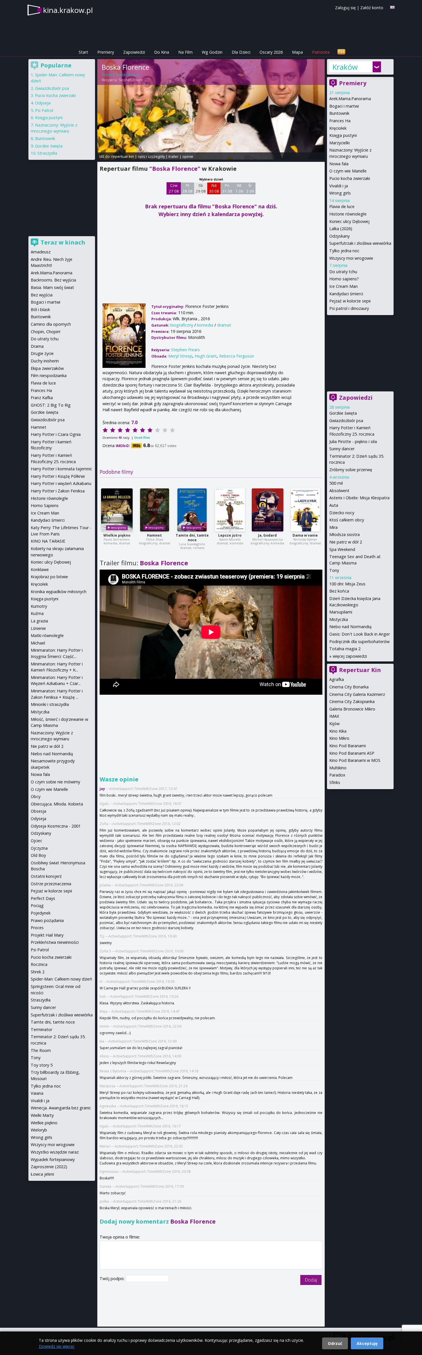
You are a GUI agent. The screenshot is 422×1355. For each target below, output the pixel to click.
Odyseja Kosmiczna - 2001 (56, 826)
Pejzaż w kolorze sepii (350, 301)
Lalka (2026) (340, 228)
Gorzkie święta (343, 413)
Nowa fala (339, 163)
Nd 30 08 (214, 188)
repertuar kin (122, 156)
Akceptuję (367, 1343)
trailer (174, 156)
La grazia (39, 621)
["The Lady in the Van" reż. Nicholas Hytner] (305, 509)
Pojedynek (41, 913)
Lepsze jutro (229, 535)
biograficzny (181, 325)
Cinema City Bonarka (349, 687)
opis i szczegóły (151, 156)
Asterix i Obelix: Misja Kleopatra (359, 497)
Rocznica (39, 964)
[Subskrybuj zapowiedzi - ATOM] (341, 52)
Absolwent (339, 490)
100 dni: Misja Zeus (347, 584)
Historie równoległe (348, 214)
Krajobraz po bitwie (49, 576)
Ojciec (36, 840)
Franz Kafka (42, 397)
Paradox (337, 775)
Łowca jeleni (42, 1174)
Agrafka (336, 679)
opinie (187, 156)
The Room (41, 1050)
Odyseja (43, 103)
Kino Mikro (339, 738)
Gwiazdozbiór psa (346, 420)
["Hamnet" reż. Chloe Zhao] (154, 509)
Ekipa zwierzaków (47, 368)
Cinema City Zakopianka (352, 701)
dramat (224, 325)
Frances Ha (340, 120)
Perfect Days (43, 898)
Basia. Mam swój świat (52, 287)
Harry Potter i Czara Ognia (56, 434)
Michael (38, 643)
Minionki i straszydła (50, 704)
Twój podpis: (113, 1278)
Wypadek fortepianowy (53, 1159)
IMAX (334, 716)
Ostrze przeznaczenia (51, 883)
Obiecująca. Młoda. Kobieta (57, 804)
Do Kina (161, 52)
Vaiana (37, 1093)
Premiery (105, 52)
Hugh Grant (206, 356)
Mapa (297, 52)
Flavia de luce (342, 206)
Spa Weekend (342, 549)
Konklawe (40, 569)
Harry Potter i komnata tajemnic (61, 468)
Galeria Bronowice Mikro (352, 709)
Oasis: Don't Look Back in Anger (359, 634)
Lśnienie (38, 628)
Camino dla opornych (51, 324)
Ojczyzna (39, 848)
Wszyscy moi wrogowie (351, 258)
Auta (333, 505)
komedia (205, 325)
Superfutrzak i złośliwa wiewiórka (360, 243)
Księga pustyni (343, 135)
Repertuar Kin (360, 670)
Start (83, 52)
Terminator (41, 1029)
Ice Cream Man (343, 286)
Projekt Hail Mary (47, 935)
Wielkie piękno (116, 535)
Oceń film (142, 437)
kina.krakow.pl (68, 10)
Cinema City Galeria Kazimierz (357, 694)
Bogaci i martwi (344, 106)
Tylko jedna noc (344, 250)
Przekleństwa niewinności (55, 942)
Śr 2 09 (250, 188)
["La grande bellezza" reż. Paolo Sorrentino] (117, 509)
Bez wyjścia (42, 295)
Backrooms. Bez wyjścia (53, 280)
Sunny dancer (342, 448)
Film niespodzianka (49, 375)
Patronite (321, 52)
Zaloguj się (345, 7)
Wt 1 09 (239, 188)
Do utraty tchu (343, 271)
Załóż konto (371, 7)
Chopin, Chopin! (45, 331)
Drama (37, 346)
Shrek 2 (37, 971)
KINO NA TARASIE (48, 541)
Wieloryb (39, 1130)
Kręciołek (337, 128)
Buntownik (339, 113)
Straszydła (47, 153)
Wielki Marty (42, 1115)
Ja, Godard (267, 535)
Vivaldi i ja (338, 186)
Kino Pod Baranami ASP (351, 753)
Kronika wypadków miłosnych (58, 591)
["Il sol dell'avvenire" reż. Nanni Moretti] (230, 509)
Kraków (345, 67)
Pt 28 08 (188, 188)
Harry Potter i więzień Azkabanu (61, 483)
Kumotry (39, 606)
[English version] (392, 7)
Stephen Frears (130, 79)
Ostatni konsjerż (46, 876)
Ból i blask (40, 309)
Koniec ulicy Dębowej (349, 221)
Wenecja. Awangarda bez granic (61, 1108)
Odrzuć (335, 1343)
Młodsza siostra (344, 534)
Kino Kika (337, 731)
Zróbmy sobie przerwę (350, 469)
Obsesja (38, 811)
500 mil (336, 483)
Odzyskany (339, 236)
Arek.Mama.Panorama (350, 98)
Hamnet (154, 535)
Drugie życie (42, 353)
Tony (334, 570)
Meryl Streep (180, 356)
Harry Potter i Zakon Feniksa (58, 491)
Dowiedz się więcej (56, 1346)
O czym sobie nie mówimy (55, 782)
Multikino (337, 767)
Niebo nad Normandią (350, 626)
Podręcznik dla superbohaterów (359, 641)
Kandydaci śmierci (346, 293)
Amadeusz (41, 252)
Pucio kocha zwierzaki (349, 178)
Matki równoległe (47, 635)
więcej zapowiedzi (350, 656)
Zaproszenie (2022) (49, 1166)
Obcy (35, 796)
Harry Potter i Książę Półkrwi (58, 476)
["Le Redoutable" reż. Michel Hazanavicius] (267, 509)
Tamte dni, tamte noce (192, 537)
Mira (333, 527)
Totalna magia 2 (345, 648)
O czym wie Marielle (348, 171)
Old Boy (38, 855)
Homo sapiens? (344, 279)
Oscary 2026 (271, 52)
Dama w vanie (305, 535)
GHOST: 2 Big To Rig (51, 405)
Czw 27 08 (174, 188)
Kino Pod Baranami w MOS (354, 760)
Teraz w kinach (62, 242)
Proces (37, 927)
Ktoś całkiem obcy (346, 520)
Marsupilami (340, 612)
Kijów (334, 723)
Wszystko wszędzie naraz (55, 1152)
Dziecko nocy (341, 512)
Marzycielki (339, 142)
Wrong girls (340, 193)
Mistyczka (338, 619)
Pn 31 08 (227, 188)
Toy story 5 (42, 1065)
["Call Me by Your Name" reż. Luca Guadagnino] (192, 509)
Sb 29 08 (201, 188)
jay (102, 788)
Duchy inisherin (45, 361)
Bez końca (339, 591)
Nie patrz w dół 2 (345, 542)
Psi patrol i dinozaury (349, 308)
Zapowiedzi (134, 52)
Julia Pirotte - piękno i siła (353, 441)
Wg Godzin (212, 52)
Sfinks (334, 782)
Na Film (185, 52)
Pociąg (37, 905)
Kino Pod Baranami (347, 745)
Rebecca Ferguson (236, 356)
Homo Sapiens (45, 505)
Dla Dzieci (241, 52)
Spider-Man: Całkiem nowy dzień (61, 979)
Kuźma (37, 613)
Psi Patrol (44, 110)
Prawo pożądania (47, 920)
